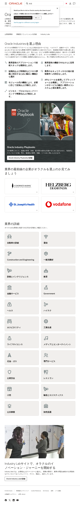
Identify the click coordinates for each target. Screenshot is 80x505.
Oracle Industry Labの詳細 (15, 479)
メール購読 (58, 490)
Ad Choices (46, 490)
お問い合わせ (21, 494)
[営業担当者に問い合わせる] (74, 3)
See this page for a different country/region (26, 22)
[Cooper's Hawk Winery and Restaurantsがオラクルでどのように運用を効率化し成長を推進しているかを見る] (21, 186)
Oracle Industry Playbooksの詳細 (20, 158)
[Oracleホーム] (16, 3)
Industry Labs (45, 34)
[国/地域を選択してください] (66, 3)
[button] (6, 3)
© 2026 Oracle (8, 490)
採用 (52, 490)
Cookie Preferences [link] (36, 490)
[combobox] (44, 3)
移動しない (37, 17)
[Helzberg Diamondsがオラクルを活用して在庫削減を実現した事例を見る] (58, 186)
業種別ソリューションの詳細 (26, 34)
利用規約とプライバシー (22, 490)
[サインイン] (70, 3)
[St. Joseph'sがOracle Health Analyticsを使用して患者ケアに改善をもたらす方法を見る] (21, 204)
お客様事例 (8, 34)
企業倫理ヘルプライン (10, 494)
